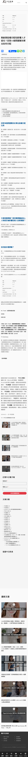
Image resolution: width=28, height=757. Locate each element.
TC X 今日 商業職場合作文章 (12, 545)
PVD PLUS (23, 747)
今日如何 (6, 519)
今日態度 (8, 385)
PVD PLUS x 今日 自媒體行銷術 (11, 538)
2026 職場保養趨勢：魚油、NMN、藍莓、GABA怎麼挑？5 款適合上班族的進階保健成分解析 (19, 436)
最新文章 (6, 529)
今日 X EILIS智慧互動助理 (9, 533)
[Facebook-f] (7, 753)
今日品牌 (6, 521)
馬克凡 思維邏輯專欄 (10, 543)
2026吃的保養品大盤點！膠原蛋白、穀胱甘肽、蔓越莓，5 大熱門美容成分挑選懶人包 (19, 424)
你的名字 (5, 481)
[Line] (25, 753)
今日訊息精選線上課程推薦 (11, 541)
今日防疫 (6, 507)
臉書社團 (3, 317)
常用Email (5, 486)
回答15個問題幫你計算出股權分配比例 (11, 111)
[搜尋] (26, 2)
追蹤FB (7, 755)
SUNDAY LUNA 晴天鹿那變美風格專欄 (12, 509)
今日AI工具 (6, 511)
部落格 (2, 314)
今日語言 (6, 506)
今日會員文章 (7, 528)
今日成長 (7, 391)
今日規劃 (9, 405)
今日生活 (6, 523)
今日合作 (6, 540)
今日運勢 (6, 512)
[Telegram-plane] (20, 753)
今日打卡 (16, 398)
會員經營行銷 (7, 531)
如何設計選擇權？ (7, 116)
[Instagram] (11, 753)
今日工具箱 (21, 378)
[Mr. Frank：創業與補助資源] (12, 323)
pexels (16, 333)
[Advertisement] (11, 80)
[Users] (16, 753)
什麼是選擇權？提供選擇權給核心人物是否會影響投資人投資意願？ (14, 113)
